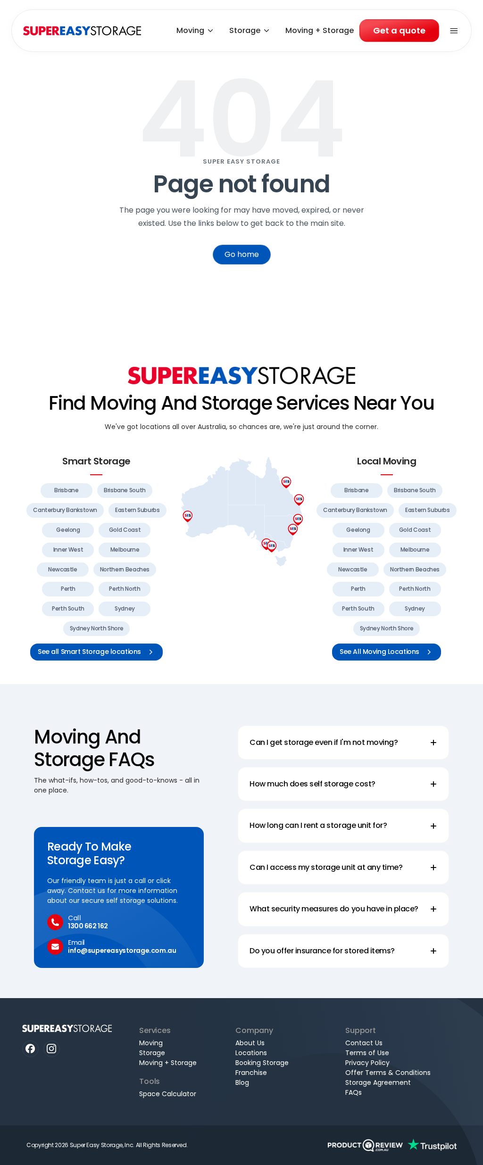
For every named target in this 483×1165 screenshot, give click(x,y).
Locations (251, 1053)
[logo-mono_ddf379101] (365, 1145)
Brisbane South (125, 490)
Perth (68, 589)
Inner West (68, 549)
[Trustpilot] (432, 1145)
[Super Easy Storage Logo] (241, 375)
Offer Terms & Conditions (388, 1072)
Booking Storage (262, 1062)
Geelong (68, 530)
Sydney (125, 608)
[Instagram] (51, 1049)
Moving (190, 30)
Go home (242, 254)
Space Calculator (167, 1094)
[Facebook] (30, 1049)
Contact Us (364, 1043)
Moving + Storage (319, 30)
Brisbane (66, 490)
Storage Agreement (378, 1082)
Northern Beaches (125, 569)
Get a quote (399, 30)
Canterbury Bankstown (65, 510)
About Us (250, 1043)
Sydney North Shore (97, 628)
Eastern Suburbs (137, 510)
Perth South (68, 608)
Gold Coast (125, 530)
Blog (242, 1082)
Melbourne (125, 549)
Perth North (124, 589)
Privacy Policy (367, 1062)
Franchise (251, 1072)
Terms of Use (367, 1053)
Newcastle (62, 569)
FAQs (353, 1092)
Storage (244, 30)
